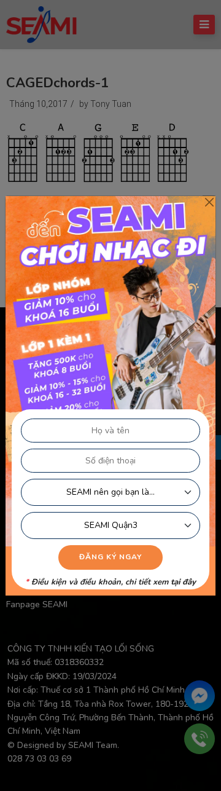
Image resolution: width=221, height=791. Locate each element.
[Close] (209, 202)
